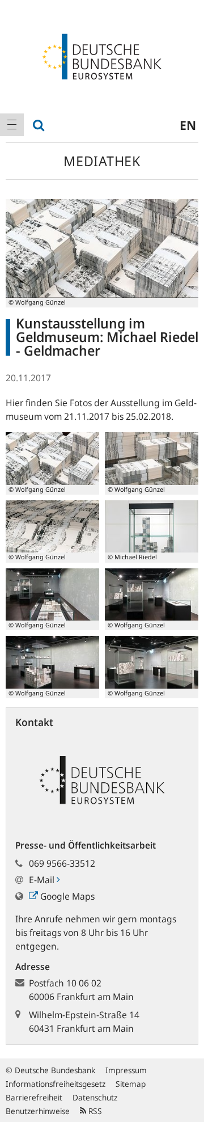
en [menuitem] (188, 124)
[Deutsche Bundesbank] (102, 55)
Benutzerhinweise (38, 1111)
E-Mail (43, 880)
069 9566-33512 (62, 863)
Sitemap (131, 1083)
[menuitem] (12, 124)
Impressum (126, 1070)
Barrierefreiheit (34, 1097)
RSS (94, 1111)
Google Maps (66, 896)
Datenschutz (95, 1097)
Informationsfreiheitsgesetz (55, 1083)
